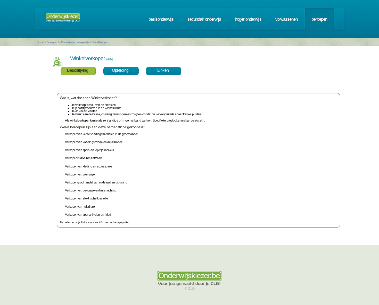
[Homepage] (62, 19)
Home (40, 42)
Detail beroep (100, 42)
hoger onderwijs (248, 19)
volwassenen (286, 19)
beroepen (319, 19)
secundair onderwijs (204, 19)
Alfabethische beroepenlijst (75, 42)
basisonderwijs (161, 19)
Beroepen (52, 42)
